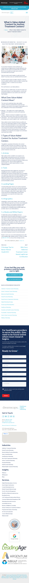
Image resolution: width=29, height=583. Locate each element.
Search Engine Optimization (8, 485)
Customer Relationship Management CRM (11, 499)
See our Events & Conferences (9, 425)
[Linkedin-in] (13, 416)
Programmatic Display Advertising (9, 509)
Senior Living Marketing (7, 454)
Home (6, 30)
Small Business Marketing (7, 456)
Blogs (3, 476)
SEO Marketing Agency (15, 577)
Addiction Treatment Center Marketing (9, 288)
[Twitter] (11, 416)
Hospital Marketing (6, 462)
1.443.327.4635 (7, 421)
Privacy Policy (24, 577)
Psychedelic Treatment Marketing (8, 312)
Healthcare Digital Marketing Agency (13, 576)
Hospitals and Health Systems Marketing (10, 310)
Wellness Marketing (5, 317)
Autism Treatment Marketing (8, 460)
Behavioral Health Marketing (7, 294)
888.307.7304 (14, 8)
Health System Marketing (7, 464)
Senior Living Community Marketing (9, 315)
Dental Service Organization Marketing (9, 299)
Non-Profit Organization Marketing (9, 458)
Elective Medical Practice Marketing (9, 452)
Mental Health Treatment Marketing (10, 466)
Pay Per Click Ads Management (9, 491)
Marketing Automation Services (9, 501)
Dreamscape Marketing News (7, 304)
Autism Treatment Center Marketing (14, 44)
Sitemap (14, 579)
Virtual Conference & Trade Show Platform (11, 507)
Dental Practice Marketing (7, 296)
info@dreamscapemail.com (8, 422)
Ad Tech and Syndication (7, 511)
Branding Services (6, 495)
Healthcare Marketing (6, 307)
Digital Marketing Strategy (7, 302)
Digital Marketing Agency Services (9, 483)
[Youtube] (6, 416)
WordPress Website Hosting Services (10, 493)
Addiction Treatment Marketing (9, 448)
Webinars (4, 472)
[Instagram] (3, 416)
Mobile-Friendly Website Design (9, 489)
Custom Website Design (7, 513)
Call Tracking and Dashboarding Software (11, 497)
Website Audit (5, 515)
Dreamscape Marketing (9, 42)
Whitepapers (5, 474)
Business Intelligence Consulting (9, 505)
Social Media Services (6, 503)
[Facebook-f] (8, 416)
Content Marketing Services (8, 487)
